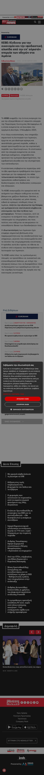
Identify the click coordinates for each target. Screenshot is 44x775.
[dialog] (22, 387)
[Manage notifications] (4, 770)
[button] (22, 394)
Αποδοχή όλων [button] (23, 399)
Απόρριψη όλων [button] (22, 404)
